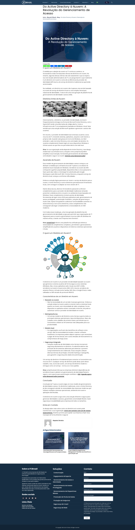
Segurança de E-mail (61, 504)
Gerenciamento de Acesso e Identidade (63, 481)
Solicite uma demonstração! (75, 156)
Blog (92, 2)
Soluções (45, 2)
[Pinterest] (68, 66)
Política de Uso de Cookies (28, 508)
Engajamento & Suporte (62, 476)
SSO (79, 374)
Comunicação (58, 473)
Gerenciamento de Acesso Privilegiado (62, 487)
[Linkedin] (61, 66)
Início (44, 17)
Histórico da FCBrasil (27, 505)
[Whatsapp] (46, 66)
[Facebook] (53, 66)
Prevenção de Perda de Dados (64, 497)
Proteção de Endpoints (62, 500)
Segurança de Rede (60, 508)
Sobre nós (84, 2)
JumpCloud (50, 223)
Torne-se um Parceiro (65, 2)
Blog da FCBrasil (51, 17)
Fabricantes (54, 2)
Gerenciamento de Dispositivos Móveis (64, 492)
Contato (76, 2)
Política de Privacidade (27, 506)
